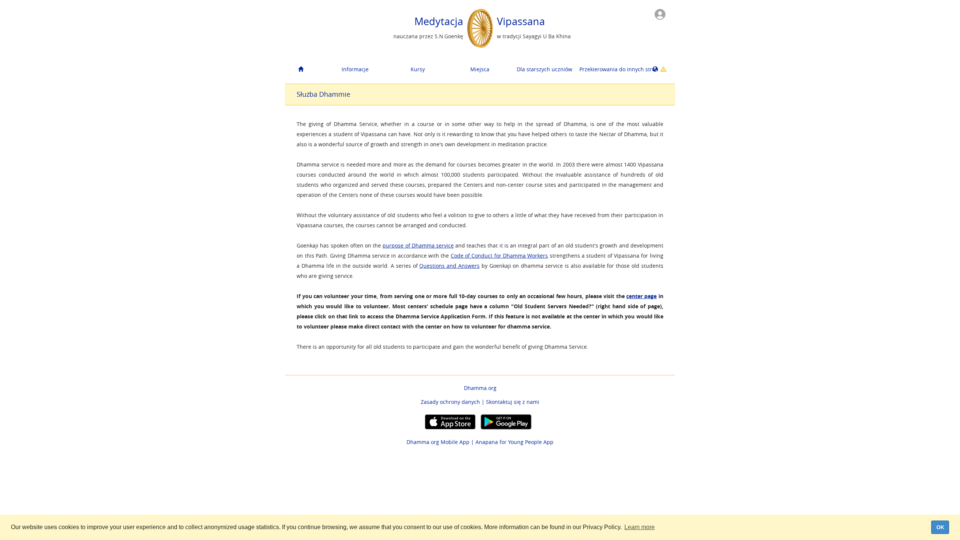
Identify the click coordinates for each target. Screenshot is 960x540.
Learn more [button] (639, 527)
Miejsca (479, 69)
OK (940, 527)
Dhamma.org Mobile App (438, 442)
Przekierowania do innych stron (607, 69)
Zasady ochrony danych (450, 401)
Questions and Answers (449, 265)
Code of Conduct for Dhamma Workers (499, 255)
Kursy (418, 69)
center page (641, 296)
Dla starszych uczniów (544, 69)
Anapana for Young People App (515, 442)
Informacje (355, 69)
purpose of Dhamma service (418, 245)
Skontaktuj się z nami (512, 401)
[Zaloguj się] (660, 13)
